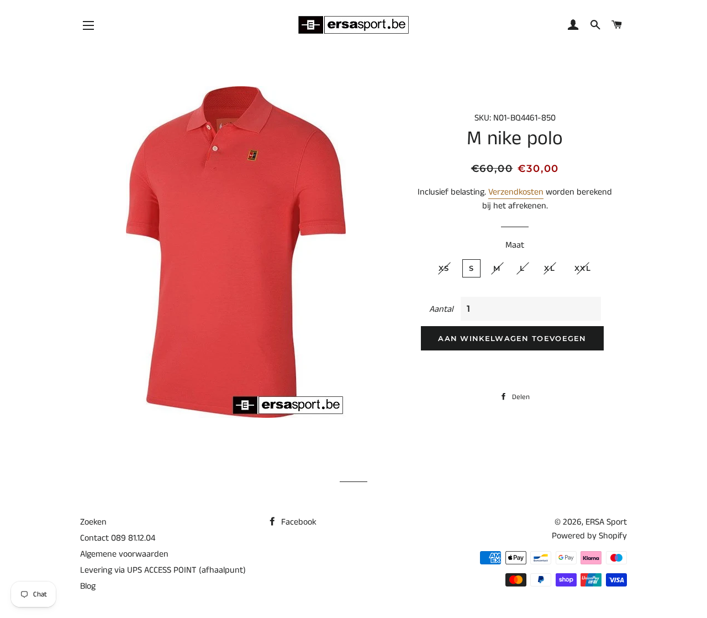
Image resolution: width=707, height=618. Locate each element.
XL (549, 268)
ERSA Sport (606, 522)
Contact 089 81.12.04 (117, 538)
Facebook (297, 522)
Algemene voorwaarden (124, 554)
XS (444, 268)
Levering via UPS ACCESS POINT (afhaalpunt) (163, 570)
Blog (88, 586)
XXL (582, 268)
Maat (514, 245)
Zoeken (93, 522)
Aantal (441, 309)
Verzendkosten (516, 192)
